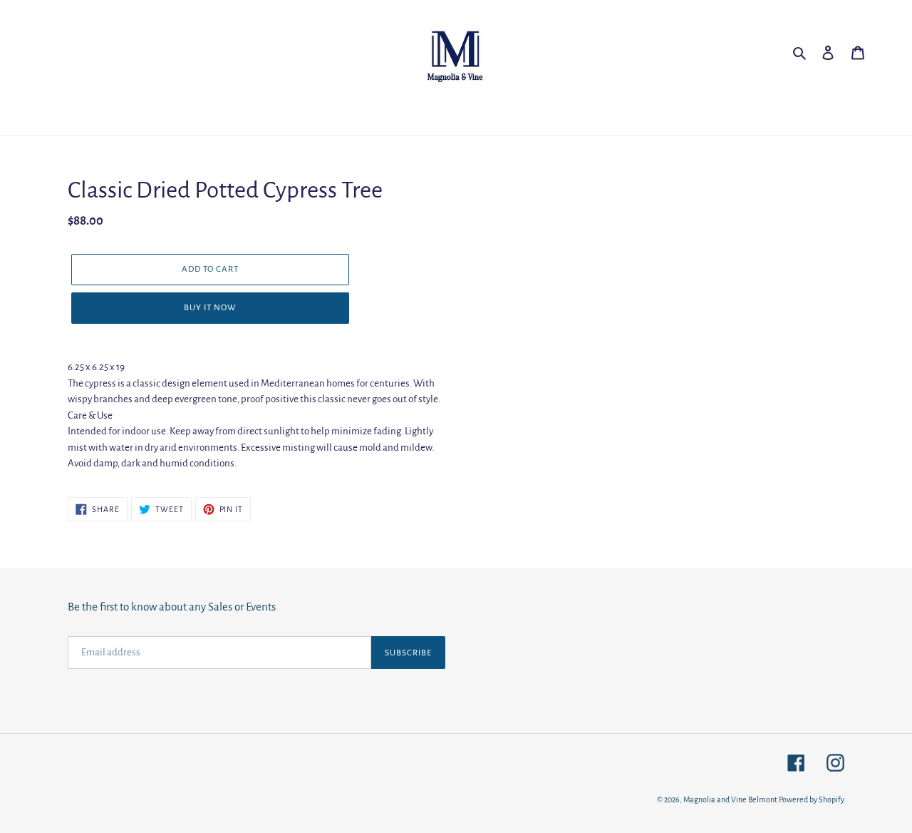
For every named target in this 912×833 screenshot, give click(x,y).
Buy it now (210, 307)
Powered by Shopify (811, 799)
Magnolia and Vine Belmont (730, 799)
